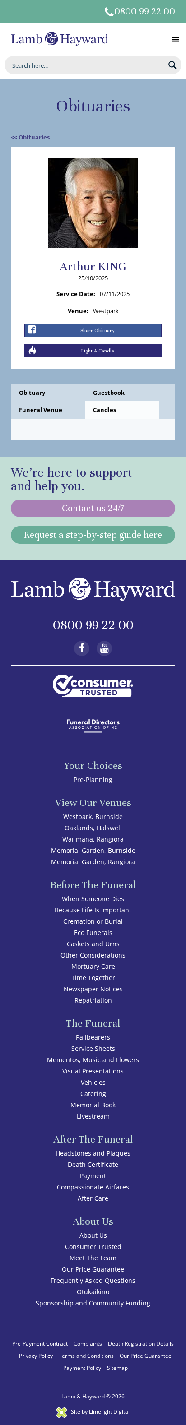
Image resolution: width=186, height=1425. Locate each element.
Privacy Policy (36, 1356)
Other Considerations (93, 955)
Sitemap (117, 1368)
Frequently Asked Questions (93, 1280)
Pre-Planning (93, 779)
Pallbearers (93, 1037)
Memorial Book (93, 1105)
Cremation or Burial (93, 921)
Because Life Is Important (93, 910)
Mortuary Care (93, 966)
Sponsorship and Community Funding (93, 1303)
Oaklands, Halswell (93, 828)
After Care (93, 1198)
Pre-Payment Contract (40, 1343)
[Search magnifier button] (172, 65)
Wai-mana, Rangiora (93, 839)
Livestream (93, 1116)
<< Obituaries (30, 137)
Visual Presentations (93, 1071)
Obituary (32, 393)
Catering (93, 1093)
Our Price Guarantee (93, 1269)
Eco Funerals (93, 932)
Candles (104, 410)
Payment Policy (82, 1368)
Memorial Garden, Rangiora (93, 861)
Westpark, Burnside (93, 816)
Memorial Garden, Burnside (93, 850)
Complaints (88, 1343)
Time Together (93, 977)
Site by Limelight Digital (100, 1412)
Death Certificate (93, 1164)
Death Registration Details (141, 1343)
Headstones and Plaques (93, 1153)
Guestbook (109, 393)
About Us (93, 1235)
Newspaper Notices (93, 989)
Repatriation (93, 1000)
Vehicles (93, 1082)
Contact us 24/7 (93, 508)
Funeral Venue (40, 410)
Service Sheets (93, 1048)
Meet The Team (93, 1258)
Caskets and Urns (93, 943)
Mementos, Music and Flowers (93, 1059)
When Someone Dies (93, 898)
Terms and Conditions (86, 1356)
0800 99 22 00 (144, 11)
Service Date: (75, 294)
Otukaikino (93, 1291)
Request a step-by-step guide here (93, 535)
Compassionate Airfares (93, 1187)
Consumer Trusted (93, 1246)
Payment (93, 1175)
